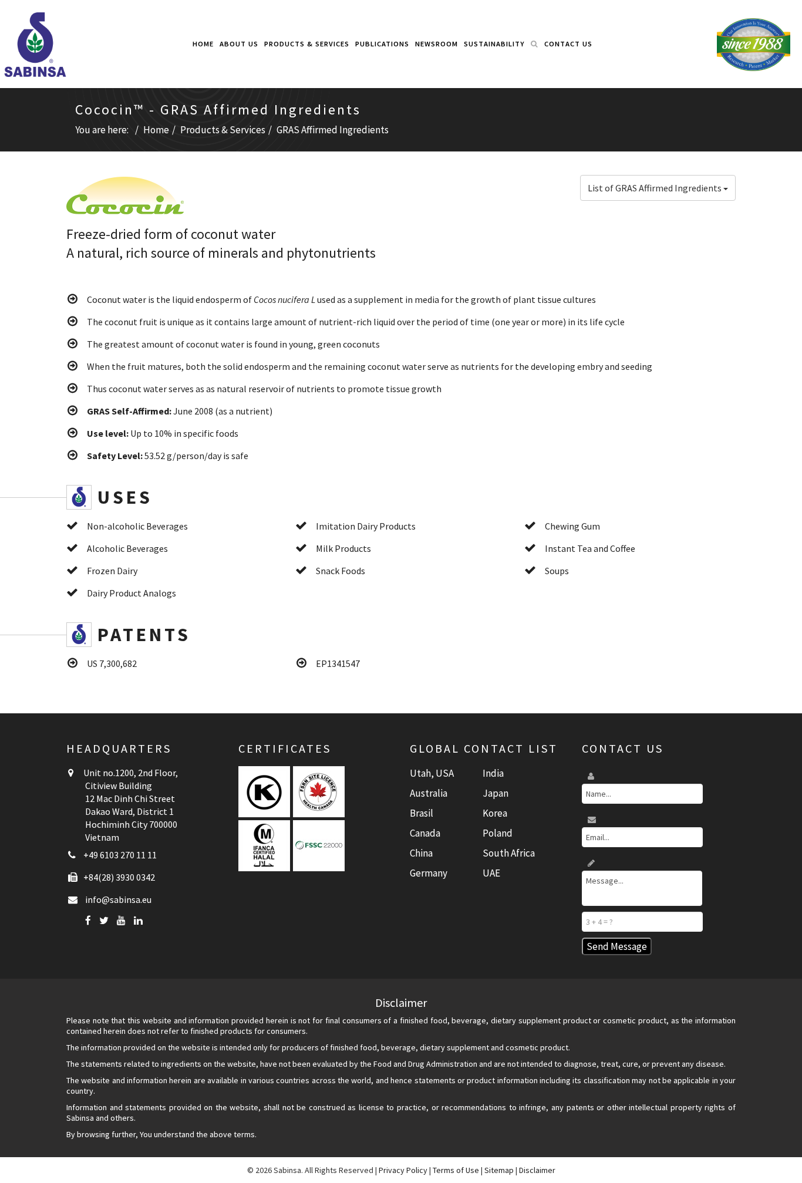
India (493, 773)
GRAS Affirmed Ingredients (333, 129)
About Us (239, 43)
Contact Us (568, 43)
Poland (498, 833)
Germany (428, 873)
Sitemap (499, 1170)
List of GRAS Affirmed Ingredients (655, 188)
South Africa (509, 853)
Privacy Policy (403, 1170)
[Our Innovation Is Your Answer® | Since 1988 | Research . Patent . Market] (753, 44)
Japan (495, 793)
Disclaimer (537, 1170)
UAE (491, 873)
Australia (428, 793)
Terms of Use (456, 1170)
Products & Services (306, 43)
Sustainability (494, 43)
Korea (495, 813)
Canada (425, 833)
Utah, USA (432, 773)
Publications (382, 43)
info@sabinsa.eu (118, 899)
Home (203, 43)
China (421, 853)
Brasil (421, 813)
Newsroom (436, 43)
